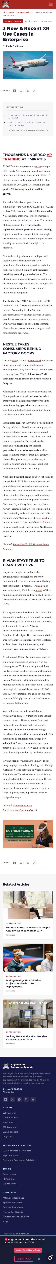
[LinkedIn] (5, 1099)
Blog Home (8, 12)
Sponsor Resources (13, 1207)
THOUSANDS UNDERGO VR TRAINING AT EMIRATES (28, 116)
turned (38, 590)
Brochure (8, 1122)
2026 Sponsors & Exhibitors (17, 1150)
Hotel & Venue (10, 1117)
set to (38, 166)
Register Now (24, 1259)
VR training (17, 189)
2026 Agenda (10, 1127)
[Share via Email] (27, 90)
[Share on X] (21, 90)
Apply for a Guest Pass (28, 1250)
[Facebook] (19, 1099)
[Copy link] (34, 90)
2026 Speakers (10, 1132)
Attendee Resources (13, 1198)
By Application (24, 12)
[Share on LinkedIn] (14, 90)
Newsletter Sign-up (13, 1212)
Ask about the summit (50, 1258)
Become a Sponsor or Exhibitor (19, 1160)
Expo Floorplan (11, 1155)
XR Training (9, 1179)
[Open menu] (51, 4)
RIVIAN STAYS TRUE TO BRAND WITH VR (28, 130)
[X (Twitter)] (12, 1099)
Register (7, 1136)
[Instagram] (26, 1099)
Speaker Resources (13, 1202)
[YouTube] (33, 1099)
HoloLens (40, 517)
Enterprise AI (9, 1174)
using (15, 360)
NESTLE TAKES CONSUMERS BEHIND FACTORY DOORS (26, 124)
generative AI (34, 360)
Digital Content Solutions (16, 1216)
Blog (5, 1221)
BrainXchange (22, 1234)
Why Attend (9, 1113)
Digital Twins (9, 1183)
